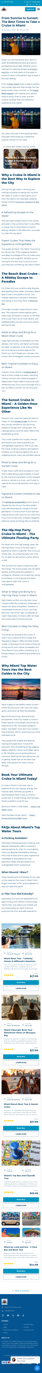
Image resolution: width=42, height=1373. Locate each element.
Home (6, 1324)
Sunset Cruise (20, 421)
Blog (5, 1327)
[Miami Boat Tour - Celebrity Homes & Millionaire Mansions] (21, 935)
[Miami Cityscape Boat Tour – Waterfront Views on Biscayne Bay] (21, 1007)
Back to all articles (22, 1291)
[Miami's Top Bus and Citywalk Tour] (21, 1153)
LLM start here (29, 1330)
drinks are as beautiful (15, 502)
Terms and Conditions (11, 1330)
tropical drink (30, 372)
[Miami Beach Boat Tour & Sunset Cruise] (21, 1081)
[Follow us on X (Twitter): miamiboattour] (13, 1315)
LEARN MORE (27, 988)
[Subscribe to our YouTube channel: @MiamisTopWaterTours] (8, 1315)
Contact (26, 1327)
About (6, 1333)
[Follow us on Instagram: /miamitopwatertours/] (3, 1315)
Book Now (30, 9)
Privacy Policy (28, 1324)
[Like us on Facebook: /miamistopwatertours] (18, 1315)
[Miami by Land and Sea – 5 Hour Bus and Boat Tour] (21, 1224)
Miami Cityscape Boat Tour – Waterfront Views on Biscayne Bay (19, 1033)
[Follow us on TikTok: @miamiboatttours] (23, 1315)
